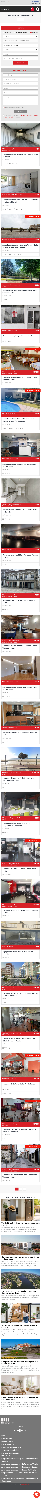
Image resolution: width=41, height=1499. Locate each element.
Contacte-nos (7, 1439)
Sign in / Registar (34, 3)
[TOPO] (20, 1488)
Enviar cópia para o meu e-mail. (15, 108)
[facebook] (14, 1430)
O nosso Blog (7, 1441)
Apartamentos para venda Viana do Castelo (20, 1467)
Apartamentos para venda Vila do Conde (18, 1470)
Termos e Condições (26, 115)
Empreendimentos (21, 32)
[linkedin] (21, 1430)
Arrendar (35, 32)
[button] (20, 19)
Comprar (8, 32)
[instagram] (25, 1430)
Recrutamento (7, 1444)
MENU (5, 9)
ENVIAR (20, 111)
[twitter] (18, 1430)
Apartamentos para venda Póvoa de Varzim (19, 1464)
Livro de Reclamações (10, 1453)
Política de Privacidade (11, 1447)
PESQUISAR (20, 63)
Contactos (20, 1426)
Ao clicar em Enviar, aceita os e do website (21, 116)
